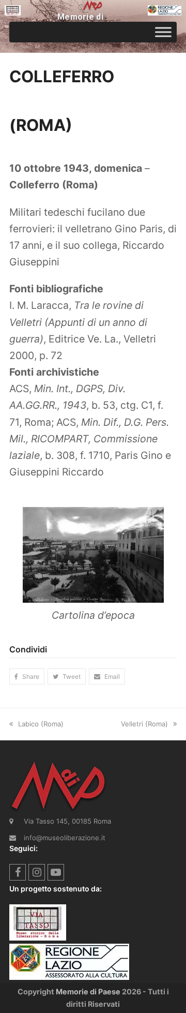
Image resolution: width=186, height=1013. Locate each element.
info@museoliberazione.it (64, 837)
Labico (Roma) (41, 724)
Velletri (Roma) (144, 724)
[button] (26, 676)
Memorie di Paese (88, 991)
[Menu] (163, 32)
